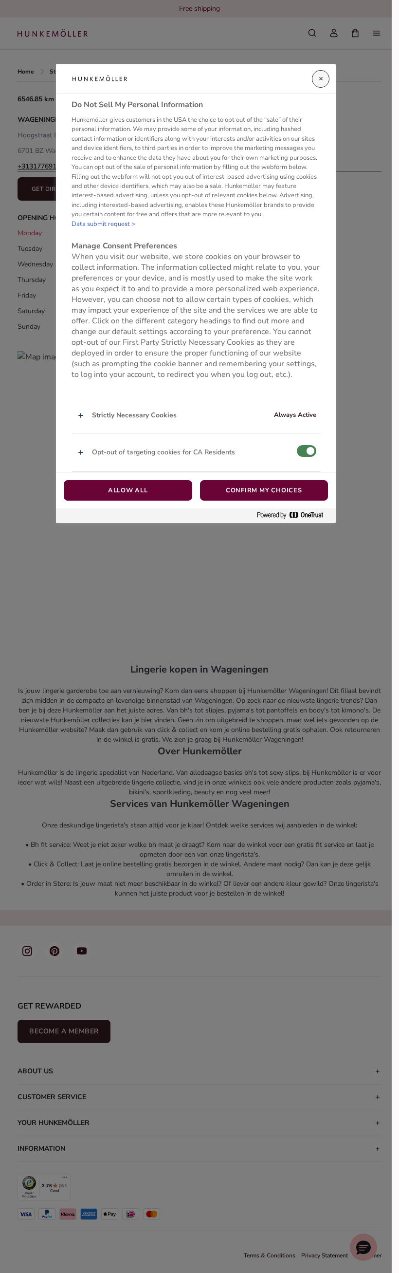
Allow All (128, 490)
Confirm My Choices (264, 490)
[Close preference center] (320, 79)
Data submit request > (103, 224)
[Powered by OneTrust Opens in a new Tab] (294, 515)
